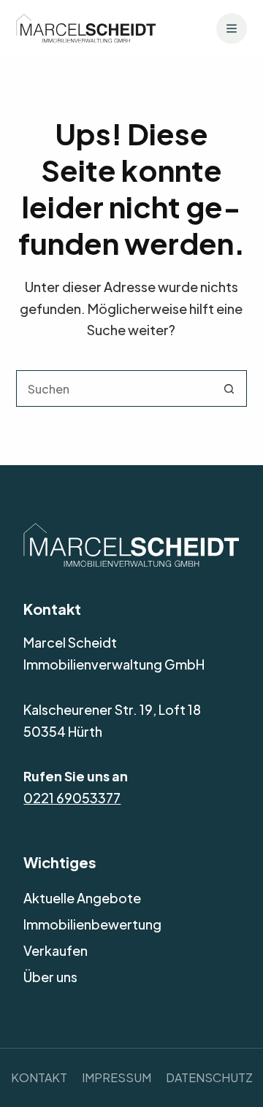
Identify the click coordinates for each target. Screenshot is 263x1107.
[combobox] (114, 388)
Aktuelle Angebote (82, 897)
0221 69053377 (72, 797)
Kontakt (39, 1077)
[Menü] (231, 28)
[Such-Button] (228, 388)
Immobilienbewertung (92, 924)
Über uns (50, 976)
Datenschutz (209, 1077)
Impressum (116, 1077)
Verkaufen (55, 950)
